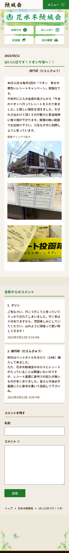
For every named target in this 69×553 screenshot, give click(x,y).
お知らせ (16, 30)
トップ (9, 508)
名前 (7, 423)
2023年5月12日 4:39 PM (23, 397)
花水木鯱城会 (25, 508)
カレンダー (47, 30)
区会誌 (16, 40)
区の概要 (47, 40)
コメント (12, 441)
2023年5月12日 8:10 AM (23, 337)
